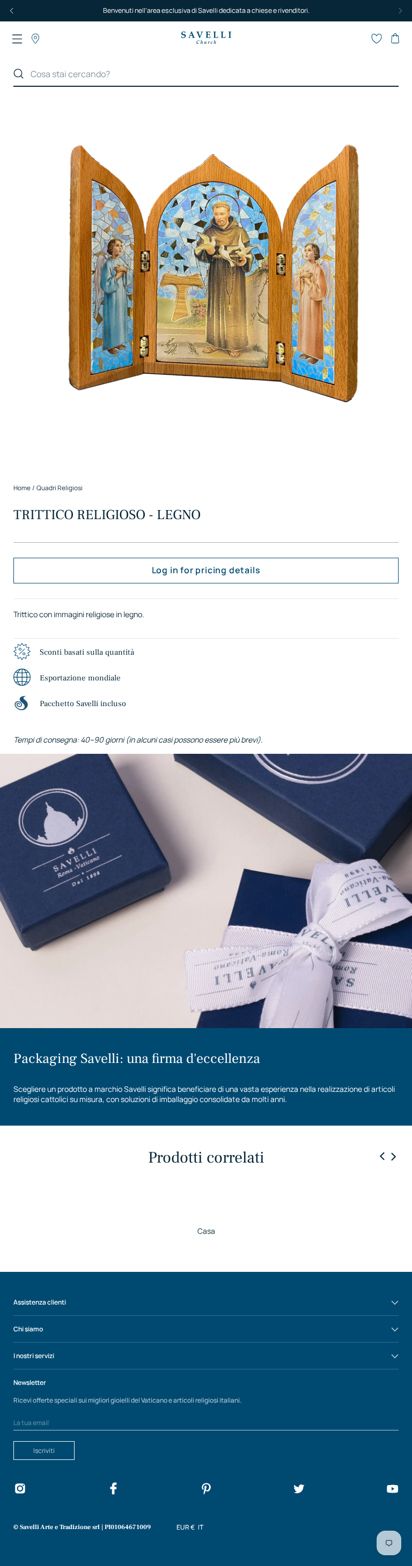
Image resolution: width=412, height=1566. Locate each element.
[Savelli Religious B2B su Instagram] (19, 1490)
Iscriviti (44, 1450)
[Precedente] (12, 10)
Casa (206, 1231)
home (22, 487)
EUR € (185, 1527)
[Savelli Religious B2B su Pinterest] (206, 1490)
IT (200, 1527)
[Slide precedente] (382, 1157)
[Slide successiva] (393, 1156)
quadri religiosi (59, 487)
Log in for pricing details (206, 570)
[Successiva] (400, 10)
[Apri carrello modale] (394, 38)
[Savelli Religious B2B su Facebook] (113, 1490)
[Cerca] (18, 74)
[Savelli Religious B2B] (206, 38)
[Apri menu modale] (17, 38)
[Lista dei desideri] (376, 38)
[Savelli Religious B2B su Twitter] (298, 1490)
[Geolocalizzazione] (35, 38)
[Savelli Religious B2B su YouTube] (392, 1490)
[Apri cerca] (358, 38)
